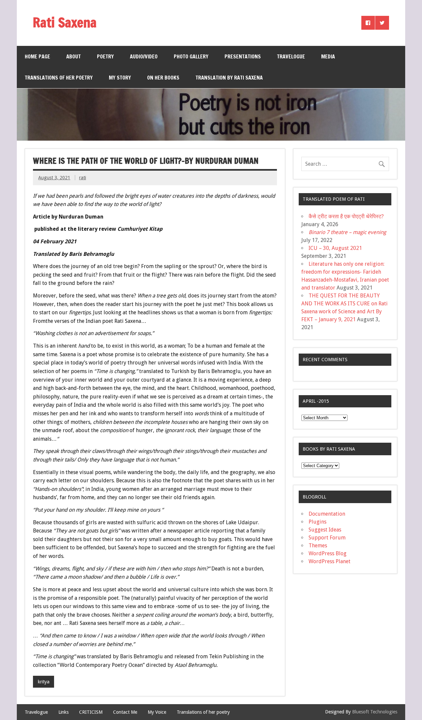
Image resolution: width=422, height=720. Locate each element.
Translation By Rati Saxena (229, 77)
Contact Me (125, 712)
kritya (43, 681)
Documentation (327, 514)
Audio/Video (144, 56)
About (73, 56)
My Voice (157, 712)
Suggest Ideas (325, 530)
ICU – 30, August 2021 (335, 248)
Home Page (37, 56)
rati (82, 177)
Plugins (317, 522)
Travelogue (291, 56)
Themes (318, 545)
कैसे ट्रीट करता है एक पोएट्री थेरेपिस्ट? (346, 216)
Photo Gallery (191, 56)
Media (328, 56)
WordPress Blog (328, 553)
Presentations (243, 56)
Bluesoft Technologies (374, 711)
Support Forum (327, 537)
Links (63, 712)
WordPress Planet (329, 561)
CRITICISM (91, 712)
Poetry (105, 56)
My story (120, 77)
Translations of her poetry (59, 77)
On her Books (163, 77)
